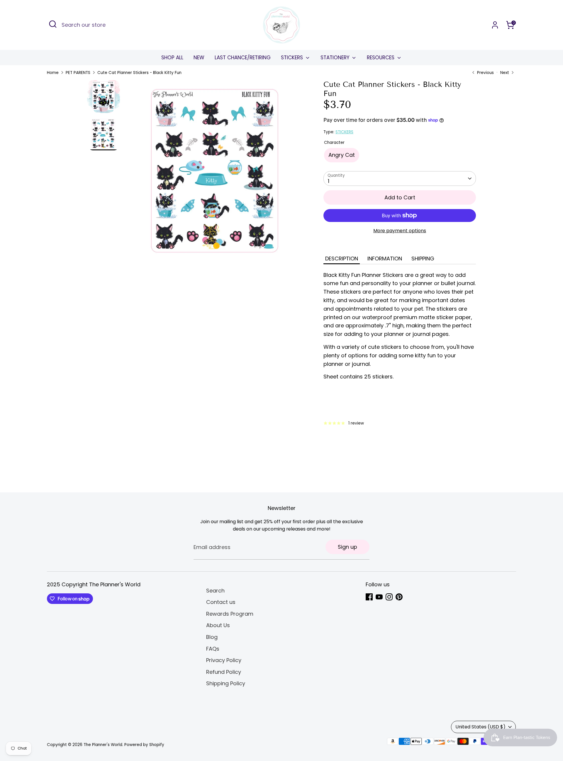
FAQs (212, 648)
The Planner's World (103, 744)
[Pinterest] (399, 596)
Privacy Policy (223, 660)
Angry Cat (341, 155)
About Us (218, 625)
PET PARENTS (78, 72)
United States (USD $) (480, 726)
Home (53, 72)
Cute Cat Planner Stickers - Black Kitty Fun (139, 72)
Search (215, 590)
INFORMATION (384, 258)
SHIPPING (422, 258)
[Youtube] (379, 596)
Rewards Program (229, 613)
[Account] (495, 25)
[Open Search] (53, 24)
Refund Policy (223, 672)
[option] (215, 173)
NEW (199, 57)
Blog (212, 637)
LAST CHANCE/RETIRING (243, 57)
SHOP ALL (172, 57)
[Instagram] (389, 596)
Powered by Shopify (144, 744)
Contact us (220, 602)
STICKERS (292, 57)
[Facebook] (369, 596)
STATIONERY (335, 57)
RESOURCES (381, 57)
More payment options (399, 230)
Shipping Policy (225, 683)
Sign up (347, 546)
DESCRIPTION (341, 258)
